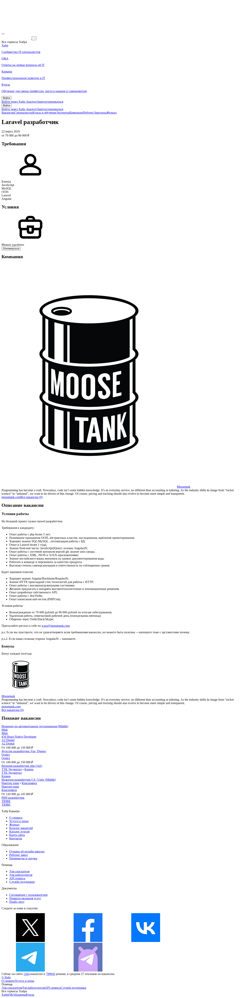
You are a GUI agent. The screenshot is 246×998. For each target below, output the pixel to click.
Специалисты (23, 112)
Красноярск (29, 783)
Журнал (111, 112)
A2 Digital (8, 740)
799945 (50, 974)
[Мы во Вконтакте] (146, 941)
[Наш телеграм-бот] (88, 970)
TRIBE (6, 801)
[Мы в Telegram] (30, 970)
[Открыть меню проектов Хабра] (3, 33)
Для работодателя (20, 874)
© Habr (6, 977)
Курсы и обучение (44, 112)
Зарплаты (100, 112)
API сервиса (17, 878)
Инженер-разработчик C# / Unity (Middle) (29, 779)
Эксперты (62, 112)
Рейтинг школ (18, 855)
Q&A (11, 994)
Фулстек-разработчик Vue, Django (24, 751)
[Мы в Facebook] (88, 941)
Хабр (5, 994)
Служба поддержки (22, 881)
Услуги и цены (19, 821)
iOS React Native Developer (19, 736)
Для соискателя (19, 871)
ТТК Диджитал (12, 769)
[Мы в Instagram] (203, 941)
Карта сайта (17, 835)
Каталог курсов (19, 831)
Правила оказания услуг (25, 898)
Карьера (20, 994)
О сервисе (15, 817)
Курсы (30, 994)
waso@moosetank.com (56, 625)
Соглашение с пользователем (28, 894)
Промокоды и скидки (23, 858)
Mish (5, 729)
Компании (76, 112)
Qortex (6, 754)
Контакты (15, 838)
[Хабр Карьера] (17, 38)
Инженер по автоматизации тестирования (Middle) (35, 726)
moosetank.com (11, 497)
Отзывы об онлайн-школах (27, 851)
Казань (28, 769)
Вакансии (8, 112)
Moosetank (183, 486)
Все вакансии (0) (32, 497)
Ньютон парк (10, 783)
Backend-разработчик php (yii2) (22, 765)
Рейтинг (88, 112)
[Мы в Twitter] (30, 941)
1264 (26, 974)
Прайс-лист (16, 901)
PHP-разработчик (13, 797)
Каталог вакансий (21, 828)
